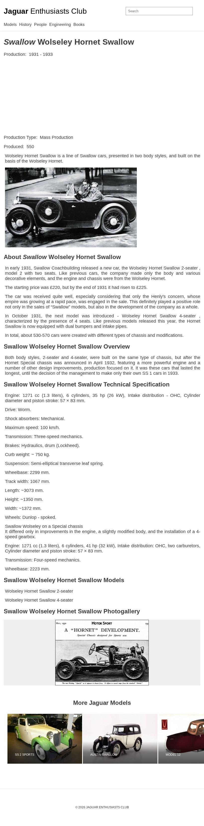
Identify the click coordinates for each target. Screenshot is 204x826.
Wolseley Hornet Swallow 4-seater (39, 600)
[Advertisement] (102, 96)
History (25, 24)
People (40, 24)
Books (79, 24)
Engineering (60, 24)
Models (10, 24)
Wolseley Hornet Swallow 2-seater (39, 591)
